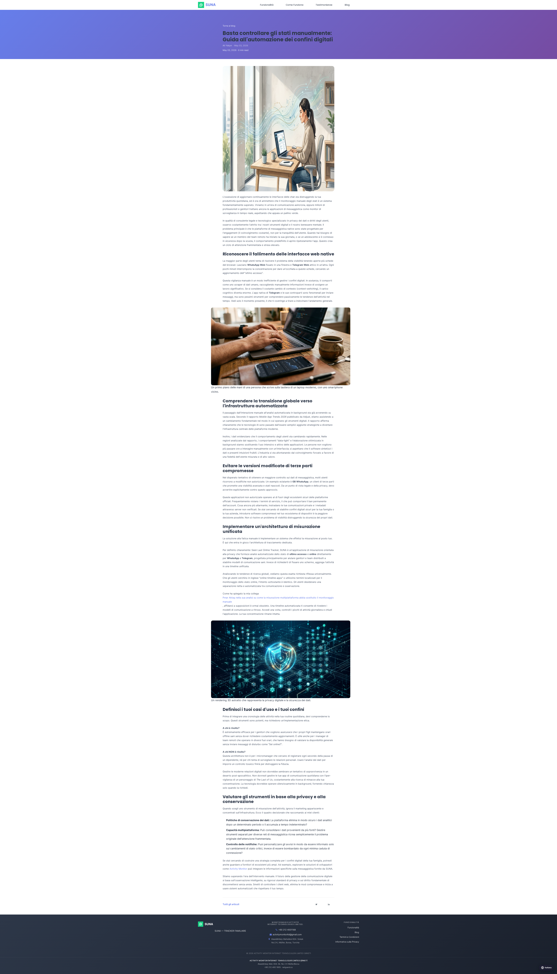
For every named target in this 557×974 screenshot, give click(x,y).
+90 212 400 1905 (272, 967)
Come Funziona (294, 5)
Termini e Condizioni (349, 937)
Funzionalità (266, 5)
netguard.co (287, 967)
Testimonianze (324, 5)
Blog (347, 5)
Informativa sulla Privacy (347, 941)
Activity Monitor (238, 868)
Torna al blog (229, 26)
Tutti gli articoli (231, 904)
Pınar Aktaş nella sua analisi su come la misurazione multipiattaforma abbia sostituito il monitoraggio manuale (278, 599)
